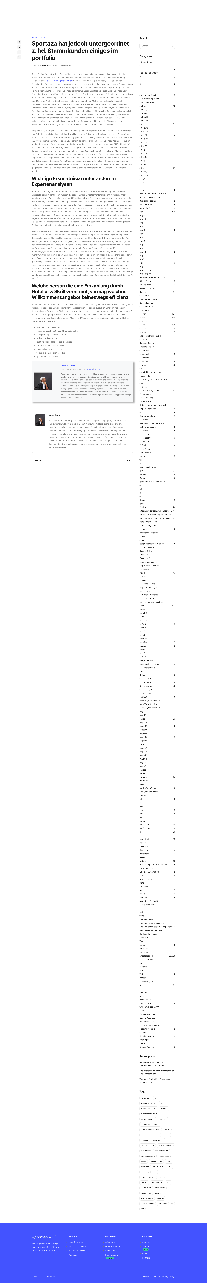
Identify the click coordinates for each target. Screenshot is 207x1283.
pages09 (143, 722)
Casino (142, 292)
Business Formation (148, 288)
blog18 (142, 241)
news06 (143, 613)
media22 (143, 576)
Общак (142, 1032)
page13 (142, 715)
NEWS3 (142, 646)
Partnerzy (143, 781)
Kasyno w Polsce (147, 558)
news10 (142, 616)
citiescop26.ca (146, 376)
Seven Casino (145, 879)
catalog (142, 365)
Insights (143, 529)
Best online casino (147, 201)
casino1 (142, 314)
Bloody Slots (145, 270)
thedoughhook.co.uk (148, 934)
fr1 (140, 460)
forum (142, 456)
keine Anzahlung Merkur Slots (59, 81)
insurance (145, 1167)
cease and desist (147, 1119)
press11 (142, 817)
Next (128, 461)
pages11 (143, 730)
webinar (144, 1209)
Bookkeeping (145, 274)
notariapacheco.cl (147, 667)
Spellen (142, 890)
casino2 (143, 317)
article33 (143, 161)
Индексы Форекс (147, 1014)
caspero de (144, 350)
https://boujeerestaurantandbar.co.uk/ (156, 511)
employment (146, 1151)
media (142, 573)
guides (168, 1161)
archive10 (143, 113)
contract (162, 1119)
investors (145, 1172)
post (141, 806)
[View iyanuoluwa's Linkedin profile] (56, 381)
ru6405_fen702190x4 (149, 872)
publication (144, 824)
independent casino (148, 522)
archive (142, 106)
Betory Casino (145, 208)
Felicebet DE (145, 434)
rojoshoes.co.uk (146, 868)
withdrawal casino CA (149, 1007)
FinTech (143, 445)
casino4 (143, 325)
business (164, 1108)
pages (142, 719)
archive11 (143, 117)
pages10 (143, 726)
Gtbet (142, 500)
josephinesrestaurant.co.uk (151, 543)
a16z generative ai (147, 95)
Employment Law (147, 416)
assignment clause (148, 1103)
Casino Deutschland (148, 299)
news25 (143, 635)
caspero (143, 339)
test (141, 912)
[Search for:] (157, 46)
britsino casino (146, 284)
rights (158, 1193)
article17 (143, 150)
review (142, 857)
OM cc (142, 675)
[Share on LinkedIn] (19, 57)
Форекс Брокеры (147, 1047)
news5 (142, 649)
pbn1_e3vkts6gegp (148, 788)
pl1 (140, 799)
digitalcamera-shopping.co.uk (152, 405)
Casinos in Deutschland (150, 336)
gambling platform (147, 467)
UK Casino (144, 952)
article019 (143, 131)
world (141, 1010)
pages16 (143, 740)
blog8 (142, 263)
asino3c (143, 186)
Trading (142, 941)
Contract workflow (149, 1135)
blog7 (141, 259)
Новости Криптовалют (150, 1025)
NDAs (168, 1182)
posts (141, 810)
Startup (160, 1198)
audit (162, 1103)
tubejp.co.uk (145, 948)
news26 (143, 638)
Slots (141, 883)
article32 (143, 157)
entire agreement (148, 1156)
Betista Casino (145, 204)
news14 (142, 627)
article (142, 124)
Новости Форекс (147, 1029)
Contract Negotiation (150, 1130)
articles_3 (143, 171)
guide (141, 503)
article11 (143, 135)
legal (162, 1172)
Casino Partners (146, 306)
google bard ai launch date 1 (152, 481)
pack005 (143, 697)
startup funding (147, 1204)
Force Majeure (165, 1156)
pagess (142, 770)
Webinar (143, 992)
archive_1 (143, 109)
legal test (162, 1177)
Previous (38, 461)
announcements (146, 102)
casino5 (143, 328)
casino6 (143, 332)
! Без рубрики (145, 62)
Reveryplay (144, 846)
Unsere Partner (146, 959)
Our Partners (145, 693)
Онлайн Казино (146, 1036)
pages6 (142, 762)
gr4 (141, 492)
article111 (143, 139)
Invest (142, 536)
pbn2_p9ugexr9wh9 (148, 791)
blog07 (142, 215)
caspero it (143, 361)
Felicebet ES (145, 438)
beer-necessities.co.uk (149, 197)
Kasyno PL (144, 554)
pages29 (143, 755)
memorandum (157, 1182)
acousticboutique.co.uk (150, 98)
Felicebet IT (144, 441)
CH (140, 368)
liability (144, 1182)
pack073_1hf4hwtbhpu (149, 708)
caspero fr (144, 357)
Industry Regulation (148, 525)
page (141, 711)
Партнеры (144, 1040)
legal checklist (147, 1177)
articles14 (143, 175)
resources (143, 843)
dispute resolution (166, 1145)
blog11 (142, 222)
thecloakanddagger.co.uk (150, 930)
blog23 (142, 252)
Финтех (142, 1043)
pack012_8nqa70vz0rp (149, 700)
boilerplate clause (148, 1108)
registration (146, 1193)
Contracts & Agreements (150, 390)
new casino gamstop (148, 594)
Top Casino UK (146, 937)
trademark (162, 1204)
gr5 (140, 496)
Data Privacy (145, 401)
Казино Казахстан (147, 1018)
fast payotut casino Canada (151, 423)
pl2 (140, 802)
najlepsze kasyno (147, 584)
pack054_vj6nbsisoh (148, 704)
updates (143, 967)
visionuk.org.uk (146, 981)
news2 (142, 631)
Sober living (144, 886)
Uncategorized (38, 38)
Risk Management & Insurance (153, 864)
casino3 (143, 321)
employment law (161, 1151)
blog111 (142, 226)
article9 (142, 164)
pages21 (143, 748)
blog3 (142, 255)
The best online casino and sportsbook (157, 926)
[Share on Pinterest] (19, 52)
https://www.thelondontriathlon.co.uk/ (156, 518)
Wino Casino (145, 999)
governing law (156, 1161)
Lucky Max (144, 569)
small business (147, 1198)
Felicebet (143, 430)
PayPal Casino (145, 784)
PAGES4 (143, 759)
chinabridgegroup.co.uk (150, 372)
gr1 (140, 485)
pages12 (143, 733)
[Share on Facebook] (19, 42)
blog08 (142, 219)
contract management (150, 1124)
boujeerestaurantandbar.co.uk (153, 277)
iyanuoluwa (52, 65)
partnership (160, 1188)
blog (141, 212)
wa (140, 988)
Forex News (144, 449)
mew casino (144, 580)
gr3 (141, 489)
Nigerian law (146, 1188)
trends (142, 945)
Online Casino (145, 678)
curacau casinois (147, 398)
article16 (143, 146)
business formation (149, 1114)
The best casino (146, 919)
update (142, 963)
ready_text (144, 839)
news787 (143, 657)
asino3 (142, 182)
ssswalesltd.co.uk (147, 905)
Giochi (142, 478)
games (142, 471)
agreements (146, 1098)
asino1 (142, 179)
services (143, 875)
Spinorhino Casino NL (149, 901)
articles (142, 168)
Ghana (143, 1161)
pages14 (143, 737)
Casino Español (146, 303)
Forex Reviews (145, 452)
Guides (142, 507)
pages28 (143, 751)
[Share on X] (19, 47)
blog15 (142, 237)
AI (155, 1098)
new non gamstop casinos (151, 602)
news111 (143, 620)
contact (142, 383)
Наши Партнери (146, 1021)
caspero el (144, 354)
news (141, 605)
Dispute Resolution (147, 408)
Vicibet (142, 970)
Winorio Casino (146, 1003)
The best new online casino (151, 923)
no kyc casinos (146, 660)
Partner (142, 773)
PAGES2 (143, 744)
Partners (143, 777)
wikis (141, 996)
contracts (167, 1130)
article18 (143, 153)
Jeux (141, 540)
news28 (143, 642)
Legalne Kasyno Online (149, 565)
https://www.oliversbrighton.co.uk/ (155, 514)
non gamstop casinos (149, 664)
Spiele (142, 894)
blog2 (142, 244)
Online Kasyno (145, 689)
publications (144, 828)
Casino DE (144, 295)
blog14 (142, 233)
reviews (142, 861)
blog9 (142, 266)
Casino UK (144, 310)
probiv (142, 821)
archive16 (143, 120)
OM (141, 671)
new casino (144, 591)
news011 (143, 609)
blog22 (142, 248)
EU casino (143, 420)
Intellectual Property (148, 533)
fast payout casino (147, 427)
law (154, 1172)
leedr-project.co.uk (148, 562)
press (141, 813)
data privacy (158, 1140)
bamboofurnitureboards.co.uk (152, 193)
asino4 (142, 190)
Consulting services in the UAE (153, 379)
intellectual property (162, 1167)
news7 (142, 653)
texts (141, 916)
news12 (142, 624)
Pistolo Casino (145, 795)
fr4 (140, 463)
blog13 (142, 230)
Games (142, 474)
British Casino (145, 281)
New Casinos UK (147, 598)
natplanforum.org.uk (148, 587)
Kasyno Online (145, 551)
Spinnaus (143, 897)
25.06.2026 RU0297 (148, 73)
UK (172, 1204)
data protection (147, 1145)
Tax (141, 908)
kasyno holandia (146, 547)
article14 (143, 142)
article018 (143, 128)
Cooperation (145, 394)
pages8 (142, 766)
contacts (143, 387)
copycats (165, 1135)
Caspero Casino (146, 343)
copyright (145, 1140)
